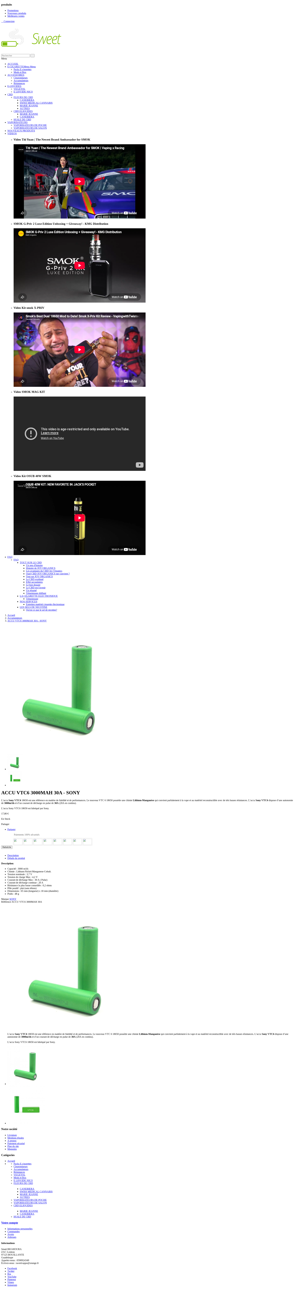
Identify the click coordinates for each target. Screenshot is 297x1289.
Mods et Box (20, 72)
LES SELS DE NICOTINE (33, 607)
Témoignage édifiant (36, 593)
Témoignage (32, 598)
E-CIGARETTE (21, 66)
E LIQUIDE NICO (23, 91)
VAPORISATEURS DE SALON (30, 128)
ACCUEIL (12, 64)
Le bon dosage (33, 585)
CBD (10, 94)
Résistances (19, 83)
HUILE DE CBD (22, 119)
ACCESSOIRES (15, 75)
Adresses (11, 1237)
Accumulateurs (21, 80)
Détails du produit (16, 858)
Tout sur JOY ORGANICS (39, 576)
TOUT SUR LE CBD (31, 562)
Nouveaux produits (16, 13)
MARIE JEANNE (29, 105)
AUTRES (25, 108)
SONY (12, 899)
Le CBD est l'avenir (35, 587)
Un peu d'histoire (34, 565)
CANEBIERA (27, 100)
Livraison (12, 1135)
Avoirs (10, 1234)
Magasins (12, 1149)
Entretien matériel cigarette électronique (45, 604)
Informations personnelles (19, 1228)
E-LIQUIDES (14, 86)
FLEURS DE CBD (23, 97)
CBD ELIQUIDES (23, 111)
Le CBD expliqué (34, 579)
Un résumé (31, 590)
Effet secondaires (34, 582)
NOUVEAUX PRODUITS (21, 130)
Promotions (13, 10)
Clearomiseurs (21, 77)
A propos (11, 1140)
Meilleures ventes (15, 16)
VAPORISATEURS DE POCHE (30, 125)
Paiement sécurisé (16, 1143)
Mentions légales (15, 1138)
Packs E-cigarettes (22, 69)
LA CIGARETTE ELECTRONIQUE (39, 596)
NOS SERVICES (28, 601)
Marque (5, 899)
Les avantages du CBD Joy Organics (44, 571)
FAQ (9, 557)
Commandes (13, 1231)
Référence (6, 902)
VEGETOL (19, 89)
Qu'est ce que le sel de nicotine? (41, 610)
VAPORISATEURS (17, 122)
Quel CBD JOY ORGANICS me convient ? (48, 573)
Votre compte (9, 1222)
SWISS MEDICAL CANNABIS (36, 103)
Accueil (11, 1161)
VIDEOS (12, 133)
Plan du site (13, 1146)
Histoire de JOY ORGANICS (40, 568)
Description (13, 855)
